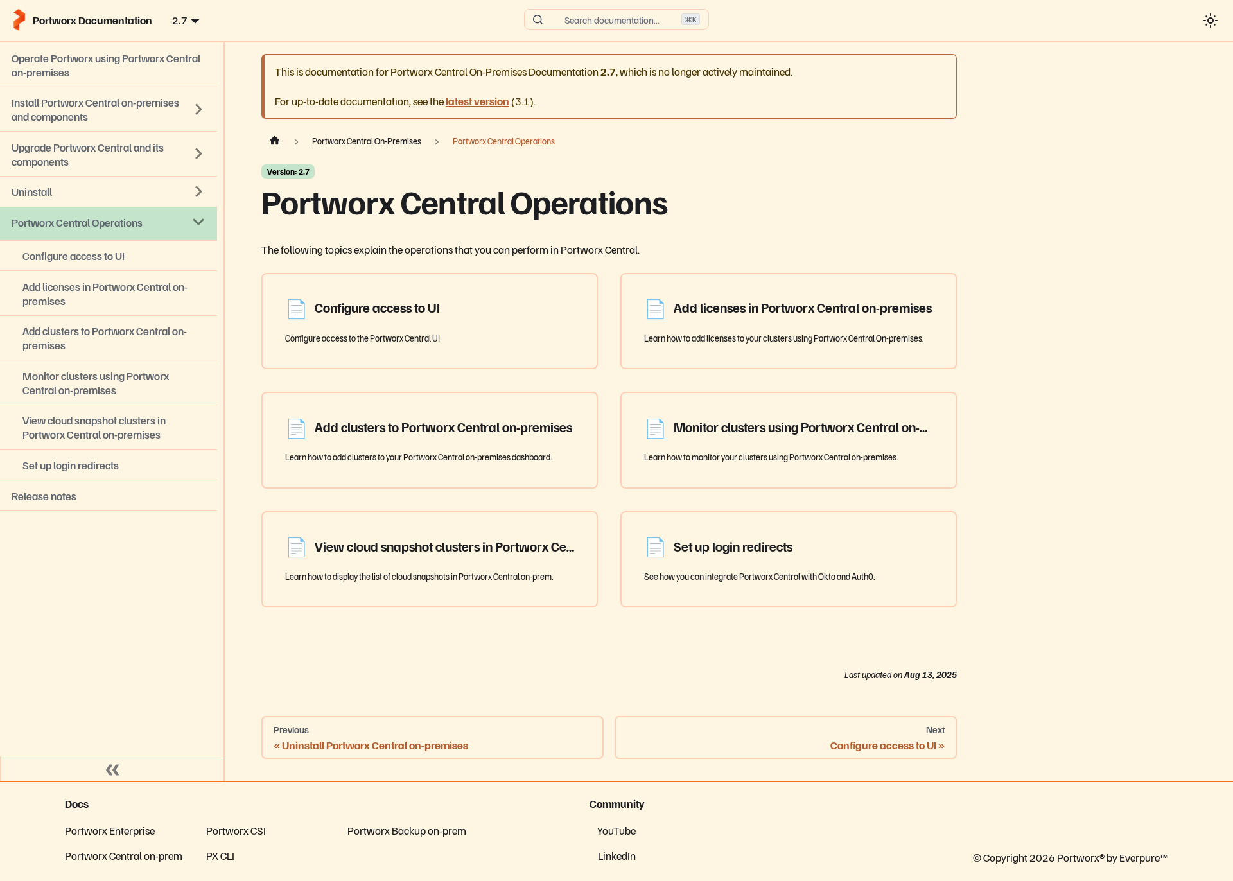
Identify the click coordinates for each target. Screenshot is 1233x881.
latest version (477, 101)
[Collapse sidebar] (112, 768)
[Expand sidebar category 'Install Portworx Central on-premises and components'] (199, 109)
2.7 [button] (180, 20)
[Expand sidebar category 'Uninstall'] (199, 191)
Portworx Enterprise (110, 830)
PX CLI (220, 855)
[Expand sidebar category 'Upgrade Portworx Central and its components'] (199, 154)
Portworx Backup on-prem (406, 830)
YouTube (616, 830)
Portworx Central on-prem (123, 855)
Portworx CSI (236, 830)
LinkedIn (617, 855)
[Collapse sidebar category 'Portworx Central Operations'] (199, 222)
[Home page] (274, 141)
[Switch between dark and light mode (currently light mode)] (1210, 20)
